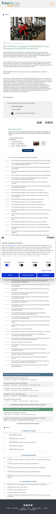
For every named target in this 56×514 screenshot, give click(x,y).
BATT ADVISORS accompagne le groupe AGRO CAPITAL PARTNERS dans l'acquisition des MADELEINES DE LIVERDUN (28, 335)
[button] (6, 14)
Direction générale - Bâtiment (16, 446)
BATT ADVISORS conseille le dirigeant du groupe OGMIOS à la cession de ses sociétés (31, 160)
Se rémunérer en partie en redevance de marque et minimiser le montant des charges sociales (28, 459)
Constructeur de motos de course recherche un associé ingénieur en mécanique (25, 418)
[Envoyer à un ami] (40, 122)
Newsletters (32, 509)
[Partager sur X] (49, 122)
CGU (29, 508)
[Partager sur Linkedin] (51, 122)
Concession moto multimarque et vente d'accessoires (18, 388)
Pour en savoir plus (8, 97)
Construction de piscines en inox (16, 449)
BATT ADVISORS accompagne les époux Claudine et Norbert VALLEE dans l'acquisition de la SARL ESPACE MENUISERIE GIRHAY (28, 313)
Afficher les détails (47, 270)
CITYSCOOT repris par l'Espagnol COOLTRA (17, 490)
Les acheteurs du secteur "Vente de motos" (28, 423)
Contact (23, 508)
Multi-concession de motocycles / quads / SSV (16, 378)
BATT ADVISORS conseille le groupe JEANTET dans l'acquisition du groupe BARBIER (30, 175)
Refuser (10, 275)
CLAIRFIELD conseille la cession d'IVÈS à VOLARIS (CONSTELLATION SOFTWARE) (26, 468)
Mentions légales (36, 508)
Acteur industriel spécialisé (15, 435)
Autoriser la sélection (28, 275)
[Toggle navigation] (52, 4)
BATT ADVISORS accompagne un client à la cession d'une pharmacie (27, 202)
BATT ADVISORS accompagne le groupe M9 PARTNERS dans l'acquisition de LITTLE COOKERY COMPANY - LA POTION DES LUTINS (30, 353)
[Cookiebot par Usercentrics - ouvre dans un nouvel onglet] (48, 238)
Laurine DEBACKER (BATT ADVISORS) (25, 113)
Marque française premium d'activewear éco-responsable (22, 442)
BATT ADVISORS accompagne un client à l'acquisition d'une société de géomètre (29, 224)
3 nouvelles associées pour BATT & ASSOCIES (21, 342)
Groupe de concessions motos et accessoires (15, 383)
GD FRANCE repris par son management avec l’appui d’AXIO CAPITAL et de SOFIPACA (27, 484)
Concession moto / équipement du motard (15, 413)
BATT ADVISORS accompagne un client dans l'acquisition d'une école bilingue (29, 222)
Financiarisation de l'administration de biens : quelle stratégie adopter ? (23, 472)
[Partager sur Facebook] (46, 122)
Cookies (45, 508)
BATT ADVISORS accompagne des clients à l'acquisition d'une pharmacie (28, 204)
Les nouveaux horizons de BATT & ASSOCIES (21, 329)
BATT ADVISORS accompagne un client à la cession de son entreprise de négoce (29, 192)
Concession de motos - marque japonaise (14, 394)
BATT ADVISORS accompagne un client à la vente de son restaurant (27, 207)
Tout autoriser (45, 275)
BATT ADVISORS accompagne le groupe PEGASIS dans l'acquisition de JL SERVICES (30, 331)
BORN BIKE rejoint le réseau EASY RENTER (17, 487)
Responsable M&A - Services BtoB (17, 438)
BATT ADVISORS (16, 110)
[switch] (21, 265)
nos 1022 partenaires (11, 245)
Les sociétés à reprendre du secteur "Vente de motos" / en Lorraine (28, 404)
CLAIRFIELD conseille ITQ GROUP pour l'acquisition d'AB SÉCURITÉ (23, 463)
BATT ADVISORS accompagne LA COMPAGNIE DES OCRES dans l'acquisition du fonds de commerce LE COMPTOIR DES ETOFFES (29, 178)
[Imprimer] (38, 122)
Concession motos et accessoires (12, 399)
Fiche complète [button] (28, 150)
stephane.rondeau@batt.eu (18, 144)
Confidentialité (23, 509)
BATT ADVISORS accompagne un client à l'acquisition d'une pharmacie (27, 190)
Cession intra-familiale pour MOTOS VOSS (16, 492)
